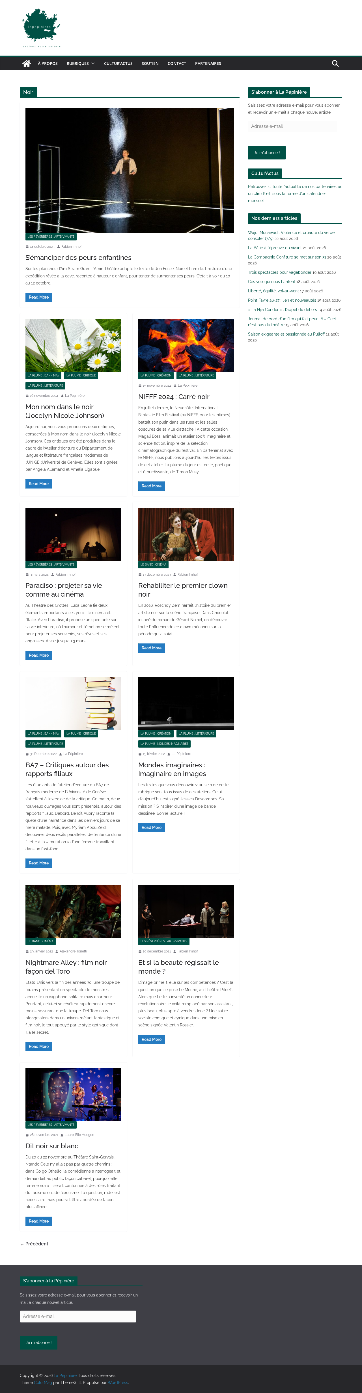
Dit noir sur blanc (51, 1146)
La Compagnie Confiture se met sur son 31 (287, 257)
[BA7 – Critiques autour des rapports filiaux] (73, 703)
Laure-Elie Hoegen (79, 1135)
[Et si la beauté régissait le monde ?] (186, 911)
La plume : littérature (45, 385)
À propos (48, 63)
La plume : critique (81, 375)
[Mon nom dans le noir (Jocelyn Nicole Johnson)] (73, 345)
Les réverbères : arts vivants (51, 236)
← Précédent (34, 1244)
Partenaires (208, 63)
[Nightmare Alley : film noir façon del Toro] (73, 911)
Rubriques (78, 63)
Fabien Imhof (71, 247)
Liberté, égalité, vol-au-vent (273, 291)
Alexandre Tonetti (73, 951)
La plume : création (156, 375)
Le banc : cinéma (153, 564)
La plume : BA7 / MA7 (43, 375)
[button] (92, 63)
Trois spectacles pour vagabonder (279, 272)
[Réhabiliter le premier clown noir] (186, 534)
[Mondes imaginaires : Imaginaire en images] (186, 703)
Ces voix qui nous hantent (271, 281)
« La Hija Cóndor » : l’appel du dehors (282, 309)
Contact (177, 63)
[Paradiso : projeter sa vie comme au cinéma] (73, 534)
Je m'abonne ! (267, 152)
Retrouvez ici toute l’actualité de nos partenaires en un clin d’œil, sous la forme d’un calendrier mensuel (295, 193)
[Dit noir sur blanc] (73, 1094)
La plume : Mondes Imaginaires (164, 743)
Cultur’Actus (118, 63)
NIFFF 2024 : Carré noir (174, 397)
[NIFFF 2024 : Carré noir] (186, 345)
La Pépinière (75, 396)
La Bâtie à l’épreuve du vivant (275, 248)
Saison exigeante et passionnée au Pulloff (286, 334)
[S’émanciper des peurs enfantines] (129, 170)
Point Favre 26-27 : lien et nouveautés (282, 300)
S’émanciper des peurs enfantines (78, 257)
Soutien (150, 63)
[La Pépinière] (26, 63)
